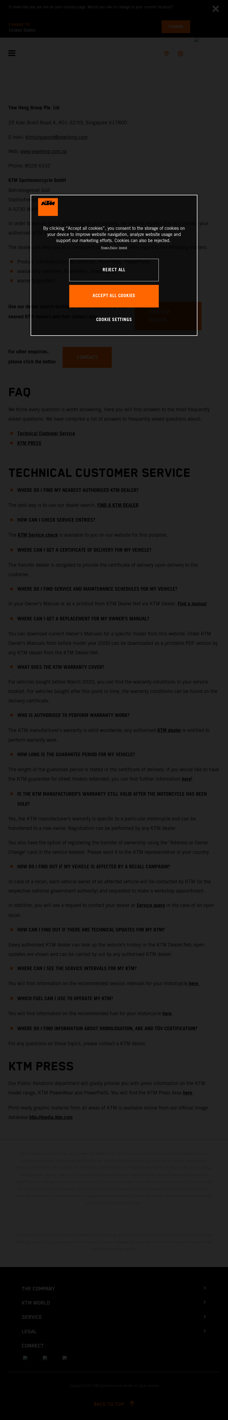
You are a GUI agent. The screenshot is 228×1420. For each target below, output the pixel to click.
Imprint (123, 247)
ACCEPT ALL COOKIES (114, 296)
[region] (114, 265)
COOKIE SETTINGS (114, 319)
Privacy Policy (109, 247)
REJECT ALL (114, 270)
